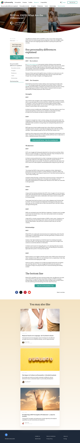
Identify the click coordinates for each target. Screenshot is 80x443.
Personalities (18, 2)
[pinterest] (26, 292)
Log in (64, 2)
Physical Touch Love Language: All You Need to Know (38, 336)
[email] (30, 292)
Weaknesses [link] (40, 6)
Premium (25, 2)
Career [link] (46, 6)
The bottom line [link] (61, 6)
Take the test (72, 2)
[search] (60, 2)
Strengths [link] (33, 6)
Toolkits (30, 2)
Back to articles (61, 292)
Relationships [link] (53, 6)
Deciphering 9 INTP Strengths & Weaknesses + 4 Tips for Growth (38, 415)
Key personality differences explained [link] (9, 6)
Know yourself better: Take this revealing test (45, 140)
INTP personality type (32, 64)
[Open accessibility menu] (6, 435)
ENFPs (27, 85)
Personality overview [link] (24, 6)
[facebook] (17, 292)
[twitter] (21, 292)
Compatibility (43, 2)
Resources (36, 2)
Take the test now (17, 57)
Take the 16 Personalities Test (45, 285)
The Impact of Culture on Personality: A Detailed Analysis (39, 375)
